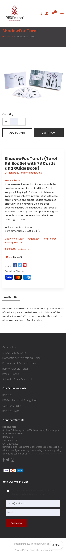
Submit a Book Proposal (17, 379)
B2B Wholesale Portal (15, 368)
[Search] (40, 13)
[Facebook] (3, 460)
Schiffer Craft (10, 411)
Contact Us (9, 347)
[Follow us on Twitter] (20, 265)
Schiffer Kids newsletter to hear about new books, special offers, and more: (33, 492)
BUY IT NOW (48, 132)
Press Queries (10, 374)
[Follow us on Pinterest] (25, 265)
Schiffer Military (11, 405)
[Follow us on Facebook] (15, 265)
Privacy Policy (21, 550)
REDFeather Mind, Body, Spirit (19, 400)
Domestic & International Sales (21, 358)
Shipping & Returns (14, 352)
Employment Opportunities (19, 363)
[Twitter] (8, 460)
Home (6, 36)
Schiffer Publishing (41, 543)
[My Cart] (53, 13)
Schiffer (7, 395)
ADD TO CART (17, 132)
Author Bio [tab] (11, 297)
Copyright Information (41, 550)
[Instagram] (12, 460)
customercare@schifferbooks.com (44, 453)
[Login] (46, 13)
